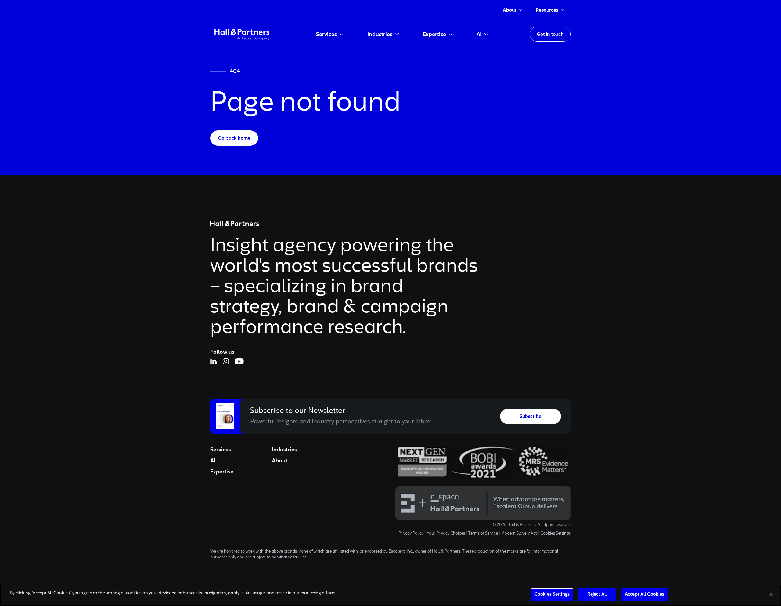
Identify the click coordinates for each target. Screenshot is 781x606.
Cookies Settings (555, 533)
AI (212, 460)
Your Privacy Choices (446, 533)
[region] (390, 595)
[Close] (771, 594)
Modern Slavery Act (519, 533)
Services (220, 449)
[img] (242, 34)
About (279, 460)
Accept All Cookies (644, 595)
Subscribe (531, 416)
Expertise (221, 471)
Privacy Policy (410, 533)
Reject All (597, 595)
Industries (284, 449)
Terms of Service (483, 533)
